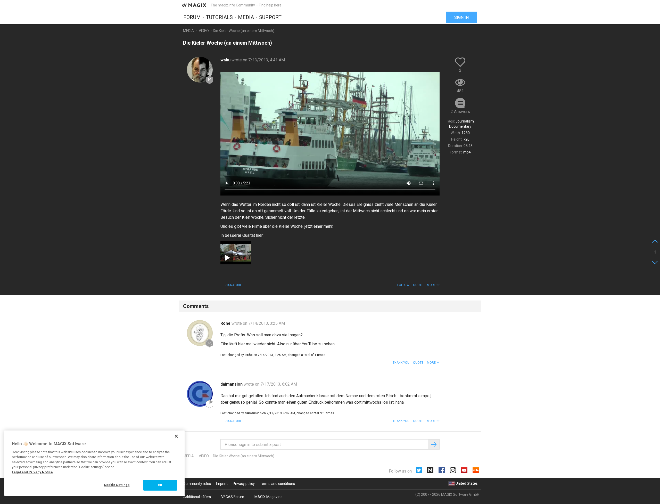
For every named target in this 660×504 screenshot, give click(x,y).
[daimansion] (200, 394)
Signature (233, 285)
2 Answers (460, 111)
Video (204, 31)
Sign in (461, 17)
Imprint (222, 484)
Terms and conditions (277, 484)
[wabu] (200, 70)
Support (270, 17)
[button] (433, 285)
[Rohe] (200, 333)
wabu (226, 60)
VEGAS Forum (232, 497)
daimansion (232, 384)
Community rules (197, 484)
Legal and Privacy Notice (32, 472)
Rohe (226, 323)
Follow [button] (403, 285)
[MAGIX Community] (194, 5)
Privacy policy (244, 484)
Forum (192, 17)
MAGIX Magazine (268, 497)
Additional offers (197, 497)
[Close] (176, 436)
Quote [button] (418, 285)
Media (246, 17)
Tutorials (219, 17)
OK (160, 485)
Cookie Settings (117, 485)
